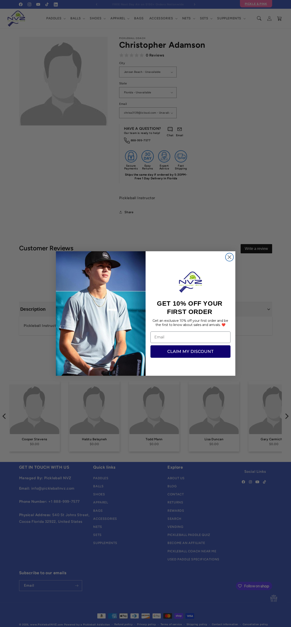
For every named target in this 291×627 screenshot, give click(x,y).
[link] (190, 282)
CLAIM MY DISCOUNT (190, 351)
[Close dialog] (229, 257)
